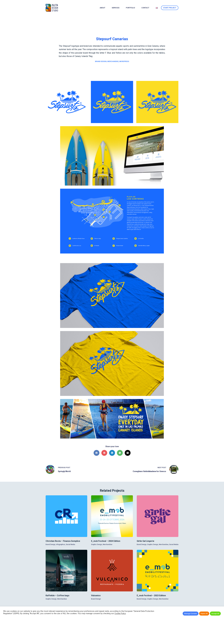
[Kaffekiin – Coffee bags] (66, 570)
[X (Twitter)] (128, 453)
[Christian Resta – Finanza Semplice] (66, 516)
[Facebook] (96, 453)
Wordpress (124, 61)
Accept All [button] (215, 613)
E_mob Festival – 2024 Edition (105, 541)
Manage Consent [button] (190, 613)
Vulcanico (96, 595)
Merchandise (113, 61)
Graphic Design (96, 544)
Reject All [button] (204, 613)
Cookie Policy (120, 613)
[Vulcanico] (112, 570)
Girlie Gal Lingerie (145, 541)
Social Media (70, 544)
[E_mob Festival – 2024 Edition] (112, 516)
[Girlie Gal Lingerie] (157, 516)
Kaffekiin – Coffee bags (57, 595)
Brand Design (101, 61)
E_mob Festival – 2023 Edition (151, 595)
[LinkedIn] (112, 453)
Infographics (60, 544)
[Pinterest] (104, 453)
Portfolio (130, 8)
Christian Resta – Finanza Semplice (63, 541)
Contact (145, 8)
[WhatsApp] (120, 453)
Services (115, 8)
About (102, 8)
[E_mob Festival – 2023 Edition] (157, 570)
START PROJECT (169, 8)
